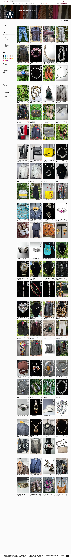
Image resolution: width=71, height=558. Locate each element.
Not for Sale (6, 97)
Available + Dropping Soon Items (9, 93)
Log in (64, 1)
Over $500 (5, 71)
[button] (12, 1)
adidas (5, 38)
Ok (67, 556)
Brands (37, 3)
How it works (57, 3)
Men (14, 3)
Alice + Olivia (6, 43)
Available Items (6, 92)
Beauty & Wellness (32, 3)
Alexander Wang (6, 40)
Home (19, 3)
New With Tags (6, 87)
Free (4, 80)
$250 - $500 (6, 70)
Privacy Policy (38, 556)
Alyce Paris (5, 46)
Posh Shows (45, 3)
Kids (16, 3)
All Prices (5, 64)
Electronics (23, 3)
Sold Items (5, 96)
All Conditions (6, 85)
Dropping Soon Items (7, 95)
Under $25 (5, 65)
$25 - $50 (5, 66)
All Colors (5, 53)
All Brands (5, 36)
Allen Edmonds (6, 45)
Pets (27, 3)
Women (11, 3)
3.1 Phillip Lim (6, 37)
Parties (40, 3)
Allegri (5, 44)
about (62, 20)
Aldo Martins (6, 39)
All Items (5, 91)
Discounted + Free (7, 81)
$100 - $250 (6, 69)
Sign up (66, 1)
